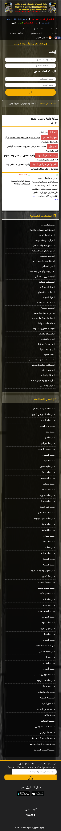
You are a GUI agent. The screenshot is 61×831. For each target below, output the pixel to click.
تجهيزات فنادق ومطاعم (44, 261)
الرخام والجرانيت (47, 370)
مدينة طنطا (49, 547)
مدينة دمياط (49, 484)
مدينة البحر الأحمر (47, 593)
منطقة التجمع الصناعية (44, 750)
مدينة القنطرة (48, 622)
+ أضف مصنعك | (33, 767)
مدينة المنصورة (47, 495)
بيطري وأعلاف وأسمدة (44, 313)
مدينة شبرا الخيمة (46, 449)
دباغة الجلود (49, 354)
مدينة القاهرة (48, 455)
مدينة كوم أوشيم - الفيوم (43, 570)
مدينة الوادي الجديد (46, 680)
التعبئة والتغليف (47, 375)
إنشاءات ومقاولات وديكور (43, 365)
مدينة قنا (50, 657)
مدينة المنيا (49, 634)
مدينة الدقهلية (48, 553)
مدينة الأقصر (48, 663)
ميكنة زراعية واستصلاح (44, 245)
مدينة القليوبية (48, 478)
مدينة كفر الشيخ (47, 507)
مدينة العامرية (48, 472)
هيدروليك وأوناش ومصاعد (42, 271)
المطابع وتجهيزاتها (46, 344)
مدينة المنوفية (48, 501)
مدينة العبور (49, 437)
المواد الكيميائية (47, 287)
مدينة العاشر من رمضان (44, 408)
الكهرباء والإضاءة (47, 235)
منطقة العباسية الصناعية (43, 738)
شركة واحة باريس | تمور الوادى (22, 103)
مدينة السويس (48, 617)
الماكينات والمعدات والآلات (42, 230)
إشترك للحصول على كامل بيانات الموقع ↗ (23, 138)
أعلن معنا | (29, 764)
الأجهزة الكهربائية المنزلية (43, 251)
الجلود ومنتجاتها (47, 349)
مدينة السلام (49, 599)
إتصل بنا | (20, 764)
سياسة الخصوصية (16, 767)
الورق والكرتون (48, 339)
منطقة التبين (49, 715)
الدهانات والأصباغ (46, 292)
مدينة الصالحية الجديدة (44, 518)
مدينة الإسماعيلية (46, 611)
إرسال (30, 779)
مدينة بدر (50, 432)
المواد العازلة (49, 297)
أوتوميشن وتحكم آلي (45, 276)
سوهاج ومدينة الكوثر (45, 645)
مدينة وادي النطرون (46, 692)
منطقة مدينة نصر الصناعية (42, 744)
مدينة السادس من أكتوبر (43, 414)
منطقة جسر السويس (45, 726)
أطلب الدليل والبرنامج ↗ (49, 142)
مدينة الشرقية (48, 524)
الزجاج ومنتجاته (48, 308)
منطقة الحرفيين (47, 732)
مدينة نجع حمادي (47, 651)
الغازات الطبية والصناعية (43, 318)
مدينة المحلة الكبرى (46, 512)
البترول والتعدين (47, 385)
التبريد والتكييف (47, 256)
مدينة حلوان (49, 536)
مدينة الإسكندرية (47, 466)
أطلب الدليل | (41, 764)
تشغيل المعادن (48, 225)
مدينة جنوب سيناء (46, 588)
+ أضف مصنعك (16, 33)
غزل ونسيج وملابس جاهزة (43, 380)
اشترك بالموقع (36, 33)
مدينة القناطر (48, 541)
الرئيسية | (52, 764)
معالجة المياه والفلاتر (45, 323)
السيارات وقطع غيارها (45, 240)
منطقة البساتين (47, 721)
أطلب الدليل (38, 29)
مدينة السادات (48, 420)
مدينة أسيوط (49, 640)
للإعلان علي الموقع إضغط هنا (42, 19)
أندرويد (20, 23)
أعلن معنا (21, 29)
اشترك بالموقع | (49, 767)
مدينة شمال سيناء (46, 582)
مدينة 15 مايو (48, 576)
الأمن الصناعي (48, 266)
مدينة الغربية (49, 565)
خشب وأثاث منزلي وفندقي (42, 359)
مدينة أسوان (49, 669)
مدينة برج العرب (47, 426)
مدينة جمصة (49, 686)
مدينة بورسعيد (48, 605)
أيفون (14, 23)
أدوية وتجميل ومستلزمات (43, 328)
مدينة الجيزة (49, 460)
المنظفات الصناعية (46, 302)
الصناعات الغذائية (47, 282)
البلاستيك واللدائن (46, 334)
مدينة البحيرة (49, 559)
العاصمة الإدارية (47, 698)
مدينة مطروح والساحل (44, 674)
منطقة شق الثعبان (46, 709)
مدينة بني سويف (47, 628)
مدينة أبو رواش (47, 443)
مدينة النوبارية (48, 530)
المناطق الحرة (48, 703)
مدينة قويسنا (48, 489)
